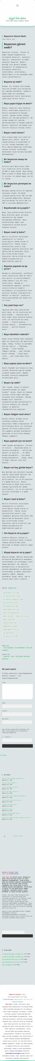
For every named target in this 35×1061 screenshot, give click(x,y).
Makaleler (12, 588)
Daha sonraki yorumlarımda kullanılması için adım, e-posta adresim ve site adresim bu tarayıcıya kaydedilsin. (15, 731)
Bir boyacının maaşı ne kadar (12, 596)
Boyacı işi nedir (8, 616)
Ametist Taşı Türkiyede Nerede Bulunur (16, 658)
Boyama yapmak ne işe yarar (11, 629)
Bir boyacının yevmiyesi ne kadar (13, 599)
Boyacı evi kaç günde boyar (11, 613)
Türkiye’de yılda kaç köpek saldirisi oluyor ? (16, 817)
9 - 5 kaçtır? (7, 737)
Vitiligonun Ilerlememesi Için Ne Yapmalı (17, 649)
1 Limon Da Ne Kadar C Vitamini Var (13, 954)
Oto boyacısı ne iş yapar (10, 636)
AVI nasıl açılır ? (7, 809)
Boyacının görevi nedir (10, 623)
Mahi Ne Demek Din (7, 964)
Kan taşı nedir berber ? (9, 783)
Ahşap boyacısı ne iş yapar (11, 592)
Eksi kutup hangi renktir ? (10, 791)
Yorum (3, 682)
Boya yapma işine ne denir (11, 606)
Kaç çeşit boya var (9, 633)
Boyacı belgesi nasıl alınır (11, 609)
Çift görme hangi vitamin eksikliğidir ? (14, 796)
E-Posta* (4, 711)
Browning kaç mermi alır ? (10, 804)
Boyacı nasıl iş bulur (22, 616)
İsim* (3, 703)
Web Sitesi (5, 719)
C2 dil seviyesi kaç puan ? (10, 787)
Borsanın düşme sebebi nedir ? (11, 813)
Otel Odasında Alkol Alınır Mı (11, 959)
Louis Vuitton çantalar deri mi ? (12, 800)
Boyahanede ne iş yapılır (10, 626)
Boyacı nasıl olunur (9, 619)
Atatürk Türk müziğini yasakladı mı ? (13, 778)
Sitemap (3, 755)
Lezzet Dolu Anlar (17, 18)
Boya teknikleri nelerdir (10, 603)
